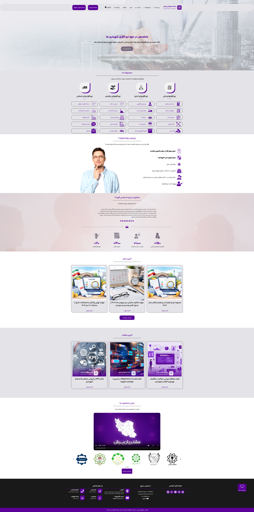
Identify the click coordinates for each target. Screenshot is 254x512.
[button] (131, 69)
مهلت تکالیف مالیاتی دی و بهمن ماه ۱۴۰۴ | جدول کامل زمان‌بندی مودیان (127, 304)
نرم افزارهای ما (127, 49)
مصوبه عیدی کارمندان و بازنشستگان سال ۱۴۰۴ (164, 304)
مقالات (124, 8)
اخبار (131, 8)
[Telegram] (175, 492)
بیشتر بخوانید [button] (127, 318)
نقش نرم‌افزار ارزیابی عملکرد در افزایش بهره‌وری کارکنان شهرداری (165, 380)
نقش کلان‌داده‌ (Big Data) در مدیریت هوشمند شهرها (127, 380)
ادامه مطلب (164, 311)
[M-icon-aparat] (182, 492)
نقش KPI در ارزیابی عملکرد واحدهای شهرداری (89, 380)
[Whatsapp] (171, 492)
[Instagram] (179, 492)
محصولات (148, 8)
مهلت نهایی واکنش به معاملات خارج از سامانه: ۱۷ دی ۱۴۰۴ (89, 304)
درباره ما (157, 8)
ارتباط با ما (116, 8)
